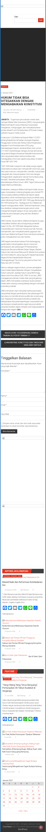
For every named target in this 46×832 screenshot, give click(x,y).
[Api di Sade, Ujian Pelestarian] (14, 655)
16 (39, 795)
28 (27, 802)
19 (16, 798)
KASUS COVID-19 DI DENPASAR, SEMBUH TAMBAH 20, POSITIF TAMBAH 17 (20, 334)
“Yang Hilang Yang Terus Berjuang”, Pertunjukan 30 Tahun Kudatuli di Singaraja (20, 688)
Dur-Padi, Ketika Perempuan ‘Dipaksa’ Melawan (21, 734)
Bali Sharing (24, 590)
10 (4, 795)
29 (33, 802)
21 (27, 798)
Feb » (26, 811)
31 (4, 806)
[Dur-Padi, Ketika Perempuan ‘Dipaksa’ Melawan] (22, 732)
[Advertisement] (23, 58)
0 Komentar (31, 110)
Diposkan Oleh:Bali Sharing (12, 110)
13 (22, 795)
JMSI (4, 112)
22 (33, 798)
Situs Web (5, 414)
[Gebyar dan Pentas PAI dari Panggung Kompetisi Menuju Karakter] (22, 639)
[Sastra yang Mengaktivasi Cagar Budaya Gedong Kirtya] (22, 762)
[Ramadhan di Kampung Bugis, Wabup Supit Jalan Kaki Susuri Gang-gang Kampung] (22, 745)
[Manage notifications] (41, 827)
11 (10, 795)
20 (22, 798)
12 (16, 795)
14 (27, 795)
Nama (4, 396)
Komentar (5, 371)
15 (33, 795)
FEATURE (7, 679)
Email (4, 405)
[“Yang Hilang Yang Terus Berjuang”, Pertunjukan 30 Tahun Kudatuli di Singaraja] (23, 679)
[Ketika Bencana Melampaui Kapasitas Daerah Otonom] (22, 622)
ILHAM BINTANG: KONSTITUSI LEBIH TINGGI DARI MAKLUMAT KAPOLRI (23, 344)
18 (10, 798)
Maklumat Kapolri (13, 112)
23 (39, 798)
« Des (20, 811)
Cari (16, 17)
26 (16, 802)
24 (4, 802)
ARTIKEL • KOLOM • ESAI (12, 576)
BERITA (4, 87)
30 (39, 802)
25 (10, 802)
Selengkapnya (8, 614)
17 (4, 798)
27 (22, 802)
